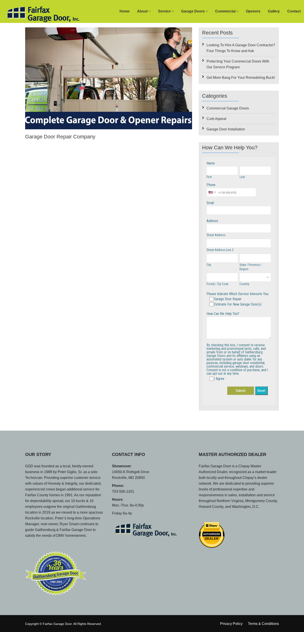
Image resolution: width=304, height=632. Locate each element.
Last (242, 177)
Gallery (274, 11)
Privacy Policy (231, 624)
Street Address (216, 235)
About (142, 11)
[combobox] (212, 192)
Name (211, 163)
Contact (294, 11)
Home (125, 11)
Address (212, 221)
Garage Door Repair (227, 299)
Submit (240, 391)
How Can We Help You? (223, 314)
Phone (211, 185)
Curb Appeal (216, 119)
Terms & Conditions (263, 624)
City (209, 265)
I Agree (219, 379)
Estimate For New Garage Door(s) (237, 304)
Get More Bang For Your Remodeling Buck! (241, 77)
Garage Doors (193, 11)
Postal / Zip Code (218, 284)
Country (244, 284)
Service (164, 11)
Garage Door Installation (226, 129)
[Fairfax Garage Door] (38, 13)
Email (210, 203)
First (209, 177)
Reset (261, 391)
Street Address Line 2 (220, 250)
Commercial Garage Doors (228, 108)
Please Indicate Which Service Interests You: (238, 294)
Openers (253, 11)
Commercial (225, 11)
